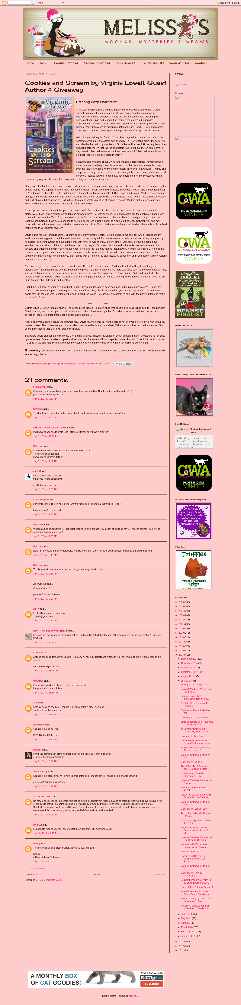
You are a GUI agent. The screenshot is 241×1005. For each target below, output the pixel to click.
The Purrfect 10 (152, 62)
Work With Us (179, 62)
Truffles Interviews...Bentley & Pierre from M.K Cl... (196, 749)
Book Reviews (125, 62)
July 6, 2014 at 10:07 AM (45, 417)
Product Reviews (66, 62)
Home (29, 62)
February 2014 (189, 931)
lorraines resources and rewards (51, 427)
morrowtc (38, 524)
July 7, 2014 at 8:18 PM (45, 814)
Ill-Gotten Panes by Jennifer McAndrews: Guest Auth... (195, 907)
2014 (181, 655)
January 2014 (188, 936)
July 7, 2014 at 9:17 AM (45, 598)
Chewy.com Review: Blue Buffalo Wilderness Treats (195, 741)
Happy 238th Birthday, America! (197, 887)
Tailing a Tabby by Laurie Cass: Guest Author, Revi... (197, 900)
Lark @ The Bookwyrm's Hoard (50, 630)
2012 (181, 946)
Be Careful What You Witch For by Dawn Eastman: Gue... (196, 881)
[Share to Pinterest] (131, 364)
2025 (181, 606)
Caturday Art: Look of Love (194, 809)
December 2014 (189, 659)
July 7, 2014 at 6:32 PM (45, 786)
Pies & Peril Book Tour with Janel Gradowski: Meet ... (195, 767)
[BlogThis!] (120, 364)
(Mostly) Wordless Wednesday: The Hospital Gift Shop (196, 838)
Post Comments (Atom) (50, 880)
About (44, 62)
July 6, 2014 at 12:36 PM (45, 436)
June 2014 (187, 914)
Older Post (161, 874)
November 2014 (189, 663)
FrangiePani (39, 387)
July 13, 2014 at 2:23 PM (45, 861)
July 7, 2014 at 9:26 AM (45, 620)
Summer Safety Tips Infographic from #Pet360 (195, 697)
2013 (181, 941)
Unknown (38, 446)
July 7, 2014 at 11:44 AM (45, 670)
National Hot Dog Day (192, 736)
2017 (181, 641)
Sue (35, 702)
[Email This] (117, 364)
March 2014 (187, 927)
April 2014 (186, 923)
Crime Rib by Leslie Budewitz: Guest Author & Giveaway (196, 796)
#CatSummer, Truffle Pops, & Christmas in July (195, 774)
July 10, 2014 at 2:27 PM (45, 833)
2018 (181, 637)
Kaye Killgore (40, 499)
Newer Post (32, 874)
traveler (37, 409)
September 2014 (190, 672)
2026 (181, 602)
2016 (181, 646)
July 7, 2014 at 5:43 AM (45, 555)
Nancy (36, 843)
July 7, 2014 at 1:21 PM (45, 714)
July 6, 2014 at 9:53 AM (45, 399)
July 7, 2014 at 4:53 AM (45, 536)
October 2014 (188, 667)
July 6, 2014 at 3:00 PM (45, 489)
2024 (181, 611)
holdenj (37, 749)
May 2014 (186, 918)
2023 (181, 615)
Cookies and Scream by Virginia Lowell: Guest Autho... (193, 859)
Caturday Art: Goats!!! (191, 761)
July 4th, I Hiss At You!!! (192, 851)
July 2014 (186, 681)
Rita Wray (38, 724)
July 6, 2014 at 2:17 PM (45, 461)
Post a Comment (38, 868)
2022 (181, 619)
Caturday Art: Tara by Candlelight (191, 874)
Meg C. (37, 825)
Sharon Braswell (42, 796)
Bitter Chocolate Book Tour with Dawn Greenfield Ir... (197, 723)
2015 (181, 650)
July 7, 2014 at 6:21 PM (45, 761)
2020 (181, 628)
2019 (181, 633)
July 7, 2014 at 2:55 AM (45, 514)
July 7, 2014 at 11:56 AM (45, 692)
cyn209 (37, 471)
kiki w (36, 609)
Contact (201, 62)
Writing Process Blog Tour (194, 684)
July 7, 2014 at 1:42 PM (45, 739)
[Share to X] (124, 364)
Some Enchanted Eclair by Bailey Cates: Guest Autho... (196, 892)
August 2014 (188, 676)
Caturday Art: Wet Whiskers (194, 717)
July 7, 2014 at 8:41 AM (45, 573)
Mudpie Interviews (97, 62)
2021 (181, 624)
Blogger (134, 996)
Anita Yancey (40, 771)
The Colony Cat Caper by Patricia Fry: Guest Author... (196, 730)
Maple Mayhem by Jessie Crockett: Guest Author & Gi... (194, 830)
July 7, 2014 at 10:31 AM (45, 642)
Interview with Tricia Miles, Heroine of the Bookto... (194, 845)
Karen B (37, 652)
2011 (181, 950)
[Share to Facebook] (128, 364)
